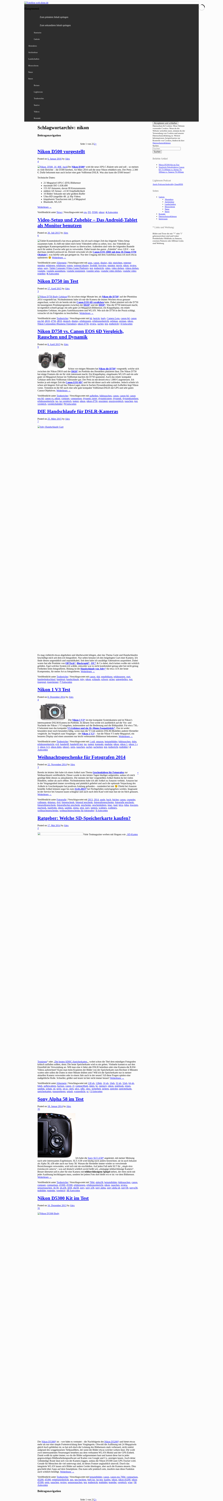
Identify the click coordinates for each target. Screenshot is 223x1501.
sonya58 (133, 1188)
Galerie (37, 39)
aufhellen (94, 395)
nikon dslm (56, 747)
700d (92, 1182)
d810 (59, 321)
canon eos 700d (117, 1477)
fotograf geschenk (84, 802)
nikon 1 (123, 744)
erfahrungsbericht (100, 321)
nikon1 (66, 747)
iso (56, 401)
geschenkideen (99, 805)
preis (73, 747)
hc (97, 1086)
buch (108, 799)
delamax (51, 802)
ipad (115, 805)
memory (103, 1086)
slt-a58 (63, 1188)
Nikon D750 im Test (57, 281)
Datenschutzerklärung (162, 143)
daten (91, 1086)
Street (30, 79)
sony (46, 268)
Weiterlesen (44, 207)
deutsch (66, 321)
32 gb (118, 1083)
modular (108, 744)
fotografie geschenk (124, 802)
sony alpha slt (113, 1188)
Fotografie (61, 799)
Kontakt (37, 118)
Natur (30, 72)
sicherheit (96, 1088)
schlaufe (96, 679)
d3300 (62, 1185)
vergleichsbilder (55, 404)
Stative (37, 105)
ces (85, 212)
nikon (101, 212)
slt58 (69, 1188)
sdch (71, 1088)
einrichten (117, 262)
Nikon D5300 (48, 1441)
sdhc (82, 1088)
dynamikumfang (130, 398)
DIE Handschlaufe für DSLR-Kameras (77, 411)
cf (73, 1086)
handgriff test (76, 744)
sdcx (77, 1088)
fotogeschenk (68, 802)
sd (54, 1088)
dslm (134, 741)
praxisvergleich (116, 401)
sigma (76, 808)
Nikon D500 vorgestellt (61, 151)
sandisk (68, 808)
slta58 (76, 1188)
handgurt (61, 679)
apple (102, 799)
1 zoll (92, 741)
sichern (105, 1088)
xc (87, 1091)
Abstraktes (32, 46)
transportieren (59, 1091)
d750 (53, 321)
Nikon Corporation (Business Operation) (56, 324)
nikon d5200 (124, 1479)
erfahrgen (50, 265)
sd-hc (59, 1088)
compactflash (81, 1086)
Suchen (156, 146)
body (103, 318)
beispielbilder (111, 741)
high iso (91, 1479)
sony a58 (90, 1188)
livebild (93, 265)
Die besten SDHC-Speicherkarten (71, 1061)
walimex (103, 808)
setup (39, 268)
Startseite (37, 32)
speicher (114, 1088)
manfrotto (52, 808)
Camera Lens (113, 318)
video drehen (118, 268)
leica (121, 805)
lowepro (134, 805)
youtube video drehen (111, 271)
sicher (112, 679)
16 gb (105, 1083)
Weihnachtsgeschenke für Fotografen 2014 (81, 757)
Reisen (36, 85)
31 (38, 1208)
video (107, 268)
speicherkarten (44, 1091)
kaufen (107, 1479)
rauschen (129, 401)
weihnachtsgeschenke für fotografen (76, 810)
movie (119, 265)
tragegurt (41, 682)
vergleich (41, 404)
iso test (99, 1479)
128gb (99, 1083)
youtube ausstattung (55, 271)
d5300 (69, 1185)
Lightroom (38, 92)
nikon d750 (83, 324)
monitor (111, 265)
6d (91, 318)
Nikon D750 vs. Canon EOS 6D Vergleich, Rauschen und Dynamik (80, 334)
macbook (41, 808)
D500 (95, 212)
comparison (76, 398)
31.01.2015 (79, 789)
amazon (99, 741)
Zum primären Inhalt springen (54, 17)
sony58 (124, 1188)
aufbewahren (50, 1086)
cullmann (41, 802)
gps (71, 1479)
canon (96, 262)
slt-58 (56, 1188)
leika (126, 805)
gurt (128, 676)
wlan (130, 1482)
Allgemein (61, 262)
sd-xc (65, 1088)
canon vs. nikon (52, 398)
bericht (96, 318)
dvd (58, 802)
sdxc (88, 1088)
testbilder (123, 747)
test (91, 268)
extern (70, 265)
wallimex (112, 808)
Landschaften (33, 59)
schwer (104, 679)
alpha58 (99, 1182)
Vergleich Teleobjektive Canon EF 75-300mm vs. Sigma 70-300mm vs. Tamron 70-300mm (171, 169)
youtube (41, 271)
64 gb (131, 1083)
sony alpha (100, 1188)
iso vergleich (65, 401)
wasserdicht (79, 1091)
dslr (110, 262)
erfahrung (61, 265)
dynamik (117, 398)
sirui (82, 808)
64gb (39, 1086)
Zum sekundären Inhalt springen (55, 25)
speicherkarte (125, 1088)
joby (82, 679)
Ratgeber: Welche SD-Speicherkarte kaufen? (84, 818)
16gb (112, 1083)
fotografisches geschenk (68, 805)
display (103, 262)
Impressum (163, 219)
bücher (115, 799)
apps (90, 262)
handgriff (64, 744)
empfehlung (106, 676)
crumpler (131, 799)
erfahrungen (85, 321)
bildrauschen (106, 395)
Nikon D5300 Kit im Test (63, 1198)
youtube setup (93, 271)
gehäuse (114, 321)
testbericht (99, 268)
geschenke (86, 805)
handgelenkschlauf (46, 679)
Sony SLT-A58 (95, 1158)
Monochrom (33, 65)
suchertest (98, 747)
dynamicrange (105, 398)
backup (60, 1086)
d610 (47, 321)
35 (38, 1109)
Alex (67, 158)
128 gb (91, 1083)
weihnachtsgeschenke (47, 810)
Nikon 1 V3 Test (53, 689)
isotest (76, 401)
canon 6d (125, 318)
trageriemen (52, 682)
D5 (89, 212)
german (122, 321)
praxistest (103, 401)
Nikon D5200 (111, 1441)
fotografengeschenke (104, 802)
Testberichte (39, 98)
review (133, 265)
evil (57, 744)
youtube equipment (76, 271)
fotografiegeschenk (46, 805)
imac (110, 805)
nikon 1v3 (45, 747)
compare (65, 398)
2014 (96, 799)
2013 (90, 799)
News (59, 212)
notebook (119, 1086)
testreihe (51, 1190)
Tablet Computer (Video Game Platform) (68, 268)
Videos (36, 112)
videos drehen (132, 268)
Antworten (112, 212)
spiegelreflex (122, 679)
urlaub (70, 1091)
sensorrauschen (44, 1188)
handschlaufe (72, 679)
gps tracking (80, 1479)
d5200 (40, 1479)
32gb (124, 1083)
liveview (102, 265)
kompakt (99, 744)
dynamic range (90, 398)
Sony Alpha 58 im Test (60, 1099)
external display (81, 265)
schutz (49, 1088)
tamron (94, 808)
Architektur (33, 52)
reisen (127, 1086)
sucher (100, 324)
